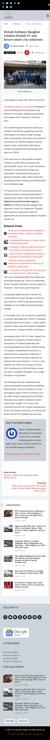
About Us (23, 721)
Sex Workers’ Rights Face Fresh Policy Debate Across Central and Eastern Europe (29, 585)
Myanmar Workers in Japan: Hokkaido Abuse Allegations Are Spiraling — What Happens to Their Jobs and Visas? (30, 544)
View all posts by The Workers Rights (23, 454)
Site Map (10, 721)
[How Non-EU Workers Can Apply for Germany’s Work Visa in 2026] (8, 573)
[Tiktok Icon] (15, 3)
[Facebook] (11, 3)
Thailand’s (35, 361)
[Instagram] (3, 3)
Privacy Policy (14, 734)
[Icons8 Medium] (20, 617)
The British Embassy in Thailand (18, 107)
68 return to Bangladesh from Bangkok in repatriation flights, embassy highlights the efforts (26, 233)
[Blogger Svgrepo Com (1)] (11, 7)
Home (6, 24)
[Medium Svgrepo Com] (7, 7)
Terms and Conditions (32, 734)
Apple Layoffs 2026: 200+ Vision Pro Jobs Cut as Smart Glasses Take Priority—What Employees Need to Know (30, 529)
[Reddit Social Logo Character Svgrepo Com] (3, 7)
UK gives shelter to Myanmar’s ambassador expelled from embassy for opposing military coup (26, 263)
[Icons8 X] (19, 3)
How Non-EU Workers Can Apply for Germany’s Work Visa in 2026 (29, 572)
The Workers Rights (17, 46)
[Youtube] (7, 3)
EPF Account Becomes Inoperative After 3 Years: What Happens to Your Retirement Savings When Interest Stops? (30, 514)
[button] (48, 15)
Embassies (16, 24)
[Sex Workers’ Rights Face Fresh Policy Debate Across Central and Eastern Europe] (8, 585)
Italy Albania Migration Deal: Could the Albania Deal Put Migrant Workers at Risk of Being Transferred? (30, 559)
